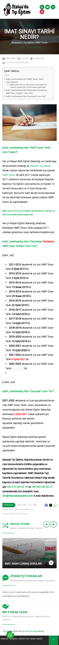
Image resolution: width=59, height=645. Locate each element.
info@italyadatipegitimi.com (17, 495)
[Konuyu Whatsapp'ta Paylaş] (55, 505)
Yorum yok (38, 58)
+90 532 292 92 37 (42, 486)
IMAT (19, 505)
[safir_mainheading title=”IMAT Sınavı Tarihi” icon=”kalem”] (25, 80)
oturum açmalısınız (34, 631)
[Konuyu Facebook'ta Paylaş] (46, 505)
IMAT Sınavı (42, 42)
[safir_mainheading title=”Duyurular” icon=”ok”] (26, 96)
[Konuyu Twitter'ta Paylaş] (50, 505)
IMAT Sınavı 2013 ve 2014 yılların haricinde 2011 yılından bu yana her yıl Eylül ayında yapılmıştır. (28, 86)
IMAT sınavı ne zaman (19, 514)
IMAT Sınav (18, 509)
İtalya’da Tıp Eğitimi (40, 165)
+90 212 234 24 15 (17, 486)
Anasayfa (16, 42)
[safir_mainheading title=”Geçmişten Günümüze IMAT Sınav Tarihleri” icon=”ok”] (26, 91)
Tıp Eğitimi (28, 42)
